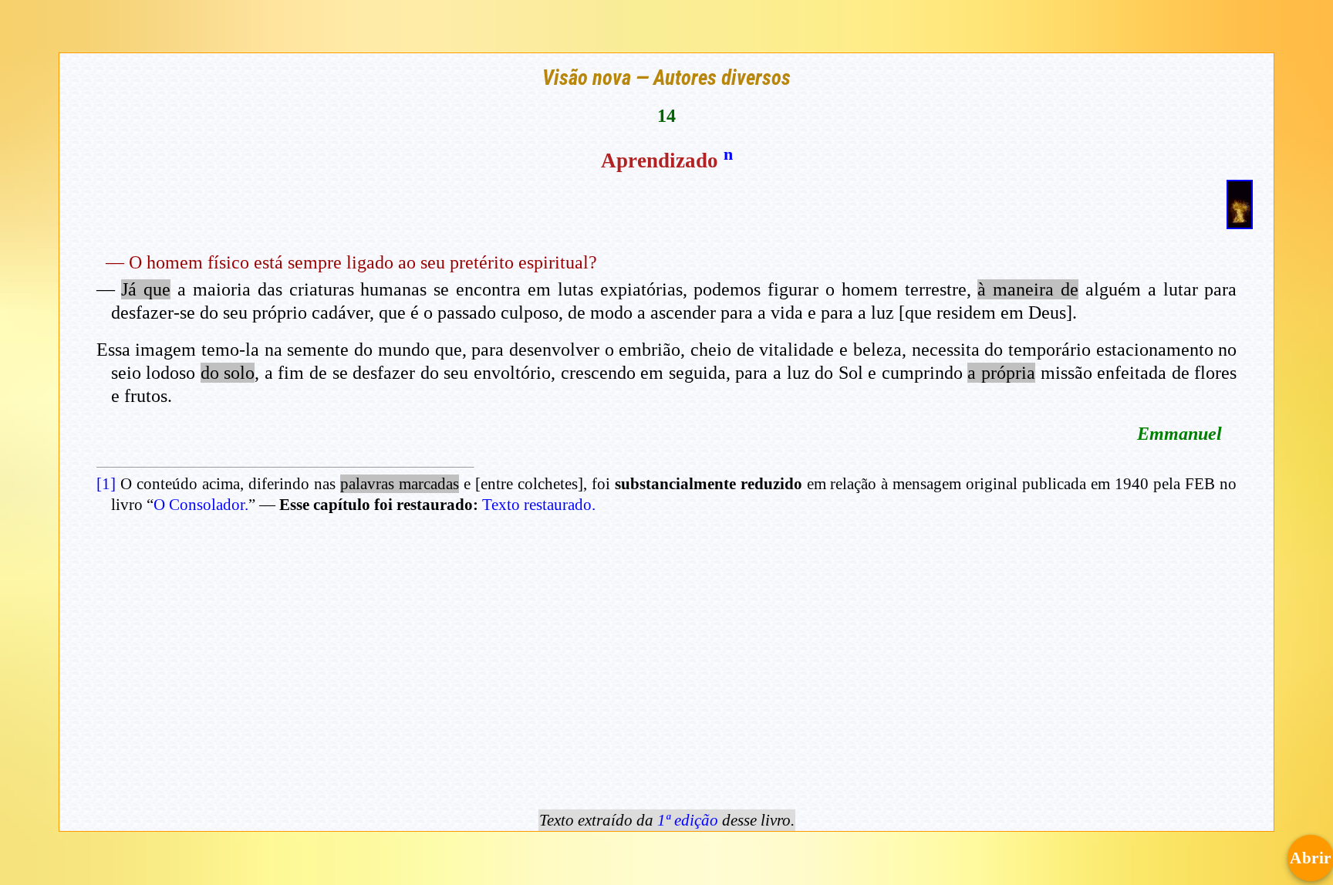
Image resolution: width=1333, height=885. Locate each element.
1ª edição (687, 820)
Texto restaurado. (539, 504)
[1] (106, 484)
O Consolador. (201, 504)
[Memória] (1240, 222)
